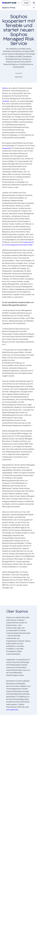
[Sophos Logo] (9, 3)
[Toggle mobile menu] (34, 3)
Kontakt (26, 3)
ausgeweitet (6, 148)
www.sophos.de (12, 710)
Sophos (5, 88)
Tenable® (5, 101)
